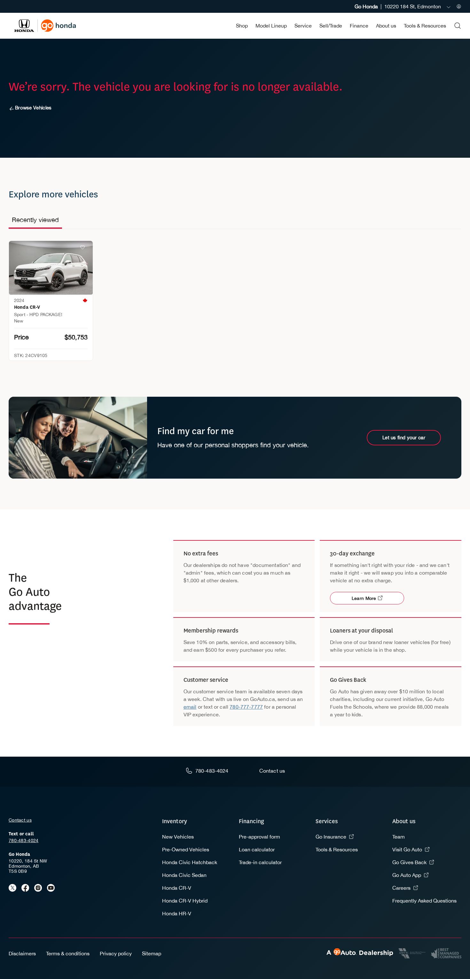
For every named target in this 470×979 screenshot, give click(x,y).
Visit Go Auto (407, 849)
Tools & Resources (425, 25)
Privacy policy (116, 953)
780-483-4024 (23, 840)
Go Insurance (331, 837)
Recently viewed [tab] (35, 219)
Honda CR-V (176, 888)
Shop (242, 25)
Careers (401, 888)
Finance (359, 25)
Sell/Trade (330, 25)
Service (303, 25)
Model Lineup (271, 25)
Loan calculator (257, 849)
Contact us (20, 820)
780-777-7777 (246, 707)
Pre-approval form (259, 837)
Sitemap (151, 953)
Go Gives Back (409, 862)
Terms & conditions (68, 953)
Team (398, 837)
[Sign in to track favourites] (84, 248)
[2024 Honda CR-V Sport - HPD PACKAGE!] (51, 268)
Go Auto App (406, 875)
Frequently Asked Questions (424, 900)
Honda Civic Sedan (184, 875)
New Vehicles (178, 837)
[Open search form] (457, 25)
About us (386, 25)
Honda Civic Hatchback (189, 862)
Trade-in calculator (260, 862)
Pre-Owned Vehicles (185, 849)
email (190, 707)
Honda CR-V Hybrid (185, 900)
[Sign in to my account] (458, 6)
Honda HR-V (176, 913)
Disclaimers (22, 953)
